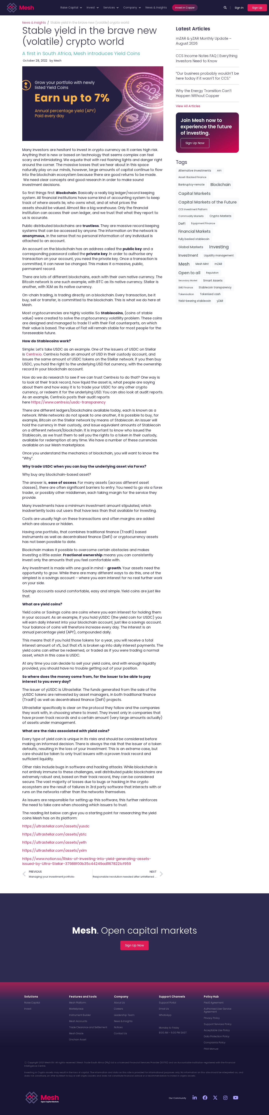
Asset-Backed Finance (192, 177)
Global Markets (190, 247)
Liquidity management (219, 255)
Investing (219, 247)
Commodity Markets (191, 216)
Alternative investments (194, 171)
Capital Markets (194, 193)
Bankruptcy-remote (191, 185)
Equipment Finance (203, 223)
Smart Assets (213, 280)
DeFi (181, 223)
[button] (71, 7)
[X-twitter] (215, 1097)
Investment (188, 255)
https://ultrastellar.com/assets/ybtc (54, 834)
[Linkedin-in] (194, 1097)
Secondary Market (187, 280)
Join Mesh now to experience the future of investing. (206, 126)
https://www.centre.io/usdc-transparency (68, 402)
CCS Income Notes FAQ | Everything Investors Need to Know (206, 58)
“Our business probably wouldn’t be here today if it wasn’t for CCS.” (207, 76)
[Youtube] (235, 1097)
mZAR (218, 264)
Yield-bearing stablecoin (194, 301)
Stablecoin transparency (215, 287)
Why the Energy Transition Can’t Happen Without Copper (204, 93)
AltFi (219, 170)
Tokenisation (186, 294)
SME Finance (185, 287)
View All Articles (188, 106)
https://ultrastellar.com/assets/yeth (54, 842)
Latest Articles (193, 28)
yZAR (220, 301)
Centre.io (34, 354)
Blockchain (221, 184)
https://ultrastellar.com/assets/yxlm (54, 850)
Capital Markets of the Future (207, 202)
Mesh (184, 264)
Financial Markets (194, 231)
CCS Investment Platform (192, 209)
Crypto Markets (220, 216)
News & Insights (34, 22)
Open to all (189, 273)
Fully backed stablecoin (193, 239)
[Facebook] (205, 1097)
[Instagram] (225, 1097)
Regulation (212, 272)
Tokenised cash (210, 294)
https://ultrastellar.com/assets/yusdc (55, 826)
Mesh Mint (202, 264)
